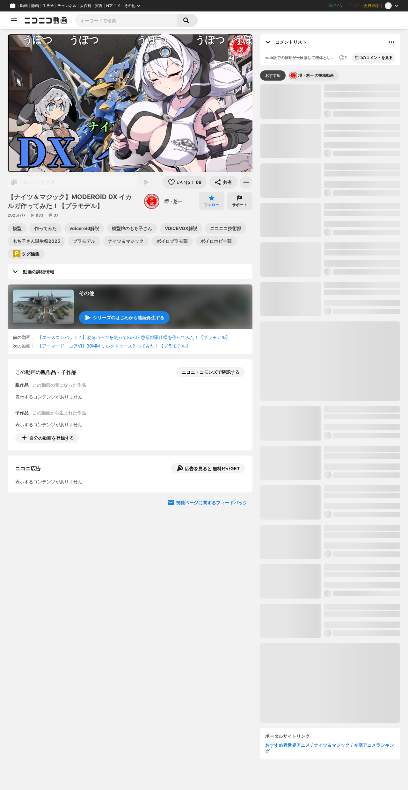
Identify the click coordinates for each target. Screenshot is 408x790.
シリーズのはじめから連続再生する (128, 317)
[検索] (187, 20)
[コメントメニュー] (391, 42)
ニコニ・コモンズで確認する (211, 372)
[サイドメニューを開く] (14, 20)
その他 (86, 293)
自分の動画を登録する (51, 438)
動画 (24, 6)
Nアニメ (113, 6)
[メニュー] (246, 182)
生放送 (48, 6)
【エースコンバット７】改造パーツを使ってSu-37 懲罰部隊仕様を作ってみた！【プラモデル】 (134, 337)
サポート (239, 204)
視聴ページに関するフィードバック (211, 557)
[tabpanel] (330, 403)
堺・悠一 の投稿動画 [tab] (316, 75)
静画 (35, 6)
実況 (99, 6)
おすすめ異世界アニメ (287, 745)
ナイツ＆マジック (332, 745)
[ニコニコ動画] (46, 20)
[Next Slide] (240, 497)
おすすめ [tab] (272, 75)
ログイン (336, 6)
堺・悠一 (173, 201)
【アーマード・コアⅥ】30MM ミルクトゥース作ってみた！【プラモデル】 (114, 345)
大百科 (85, 6)
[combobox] (126, 20)
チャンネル (66, 6)
